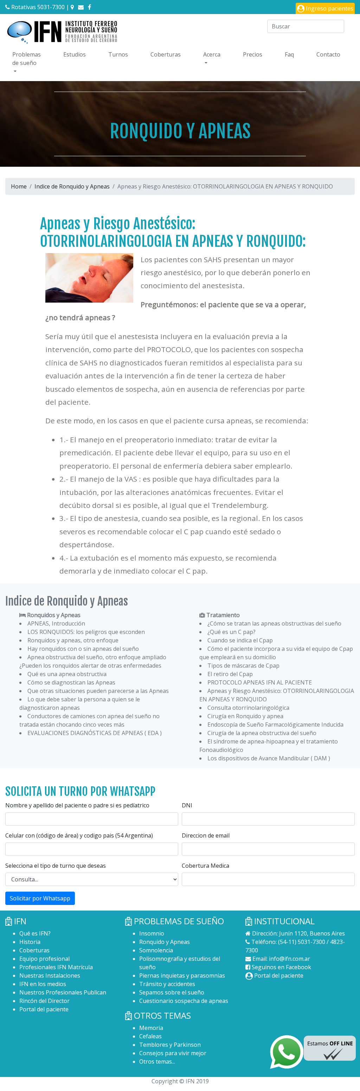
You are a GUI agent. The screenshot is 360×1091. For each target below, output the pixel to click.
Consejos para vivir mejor (172, 1053)
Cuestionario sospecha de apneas (183, 1001)
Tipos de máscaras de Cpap (243, 665)
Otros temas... (157, 1061)
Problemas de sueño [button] (26, 59)
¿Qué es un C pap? (231, 632)
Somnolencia (156, 950)
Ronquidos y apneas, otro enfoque (72, 640)
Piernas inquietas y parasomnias (182, 975)
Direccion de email (206, 835)
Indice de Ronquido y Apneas (72, 186)
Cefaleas (150, 1036)
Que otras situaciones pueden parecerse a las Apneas (98, 691)
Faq (289, 54)
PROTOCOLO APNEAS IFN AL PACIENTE (259, 682)
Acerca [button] (211, 54)
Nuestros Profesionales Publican (62, 992)
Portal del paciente (44, 1009)
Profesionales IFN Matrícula (56, 967)
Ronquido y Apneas (164, 942)
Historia (29, 942)
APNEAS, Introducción (56, 623)
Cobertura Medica (205, 866)
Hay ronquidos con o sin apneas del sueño (83, 649)
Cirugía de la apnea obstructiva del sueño (261, 733)
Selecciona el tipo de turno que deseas (55, 866)
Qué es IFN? (35, 933)
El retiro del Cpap (230, 674)
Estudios (74, 54)
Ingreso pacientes (328, 8)
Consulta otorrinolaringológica (248, 708)
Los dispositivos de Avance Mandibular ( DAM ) (268, 758)
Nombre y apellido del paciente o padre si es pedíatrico (77, 805)
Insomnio (151, 933)
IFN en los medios (42, 984)
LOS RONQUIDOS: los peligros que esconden (86, 632)
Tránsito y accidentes (167, 984)
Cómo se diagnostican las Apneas (71, 682)
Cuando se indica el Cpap (240, 640)
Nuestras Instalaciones (49, 975)
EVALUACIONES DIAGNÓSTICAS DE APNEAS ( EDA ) (94, 733)
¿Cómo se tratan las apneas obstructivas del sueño (274, 623)
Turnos (118, 54)
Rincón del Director (44, 1001)
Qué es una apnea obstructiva (67, 674)
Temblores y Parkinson (170, 1045)
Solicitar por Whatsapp (40, 898)
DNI (187, 805)
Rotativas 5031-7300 (37, 7)
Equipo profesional (44, 959)
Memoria (151, 1028)
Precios (252, 54)
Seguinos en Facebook (280, 967)
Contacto (328, 54)
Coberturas (165, 54)
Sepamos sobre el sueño (171, 992)
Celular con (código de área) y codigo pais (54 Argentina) (79, 835)
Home (19, 186)
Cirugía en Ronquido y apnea (245, 716)
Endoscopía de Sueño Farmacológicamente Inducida (275, 724)
